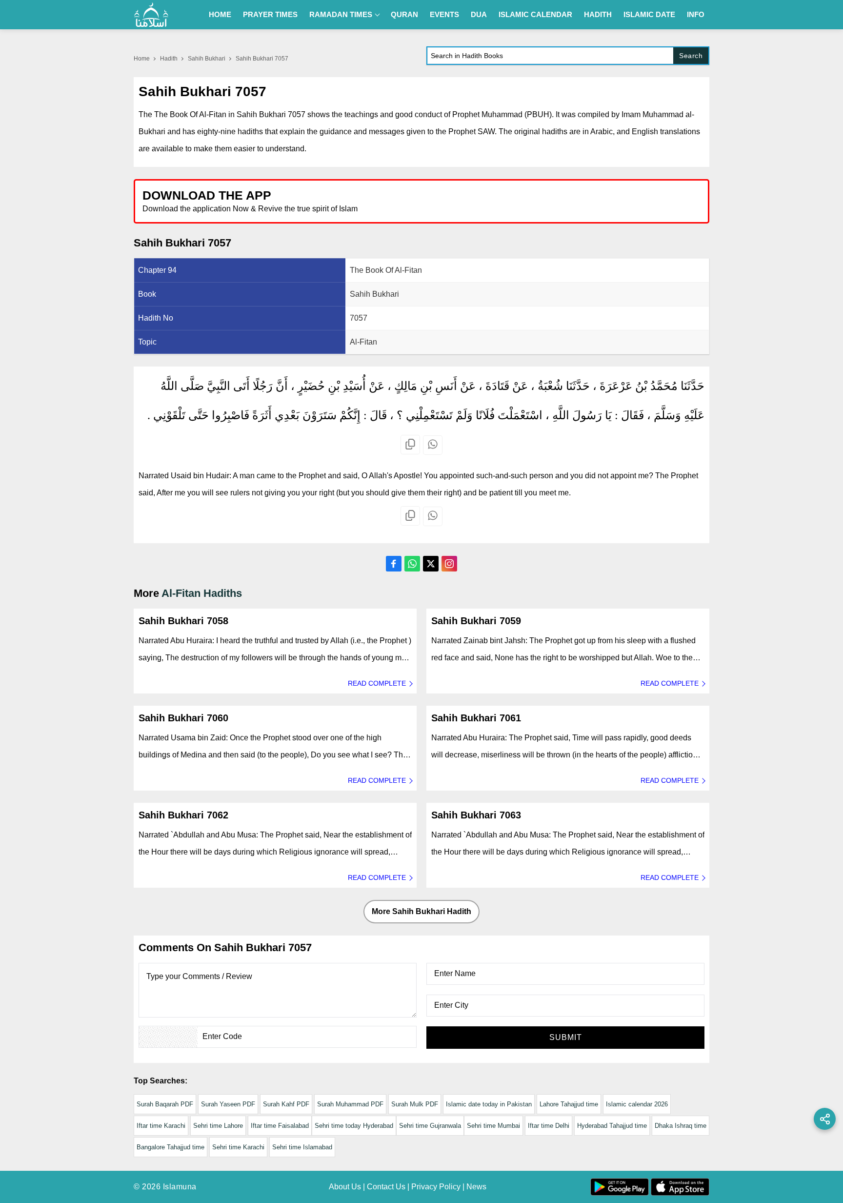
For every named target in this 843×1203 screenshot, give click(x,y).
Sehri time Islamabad (302, 1147)
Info (695, 14)
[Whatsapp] (432, 445)
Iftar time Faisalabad (280, 1125)
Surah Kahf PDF (286, 1104)
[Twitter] (431, 563)
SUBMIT (565, 1037)
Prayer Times (270, 14)
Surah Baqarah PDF (165, 1104)
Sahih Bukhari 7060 (183, 718)
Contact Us (386, 1187)
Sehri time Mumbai (493, 1125)
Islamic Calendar (535, 14)
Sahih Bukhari (206, 58)
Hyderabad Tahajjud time (612, 1125)
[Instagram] (449, 563)
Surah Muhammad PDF (350, 1104)
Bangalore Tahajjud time (170, 1147)
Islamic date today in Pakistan (489, 1104)
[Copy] (410, 444)
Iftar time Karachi (161, 1125)
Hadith (598, 14)
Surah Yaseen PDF (228, 1104)
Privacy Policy (436, 1187)
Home (220, 14)
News (476, 1187)
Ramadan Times (340, 14)
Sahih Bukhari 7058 (183, 620)
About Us (345, 1187)
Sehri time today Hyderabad (354, 1125)
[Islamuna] (151, 14)
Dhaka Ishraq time (680, 1125)
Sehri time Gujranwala (430, 1125)
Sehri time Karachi (238, 1147)
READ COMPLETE (377, 683)
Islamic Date (649, 14)
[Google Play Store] (565, 201)
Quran (404, 14)
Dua (479, 14)
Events (444, 14)
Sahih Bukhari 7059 (476, 620)
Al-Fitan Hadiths (201, 593)
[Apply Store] (657, 201)
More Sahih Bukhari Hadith (421, 911)
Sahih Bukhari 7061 (476, 718)
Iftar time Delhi (548, 1125)
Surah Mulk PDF (414, 1104)
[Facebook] (393, 563)
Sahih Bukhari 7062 (183, 815)
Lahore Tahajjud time (569, 1104)
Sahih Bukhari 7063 (476, 815)
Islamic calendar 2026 (637, 1104)
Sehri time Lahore (218, 1125)
